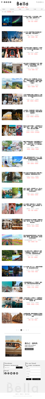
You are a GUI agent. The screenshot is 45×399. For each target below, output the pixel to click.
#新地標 (36, 271)
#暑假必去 (32, 177)
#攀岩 (37, 86)
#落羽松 (36, 319)
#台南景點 (36, 194)
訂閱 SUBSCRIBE (29, 349)
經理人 (28, 35)
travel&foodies (36, 19)
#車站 (32, 257)
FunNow (28, 52)
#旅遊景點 (35, 21)
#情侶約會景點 (37, 116)
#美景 (29, 257)
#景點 (32, 210)
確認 (28, 379)
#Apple (29, 271)
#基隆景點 (36, 163)
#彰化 (29, 241)
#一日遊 (29, 69)
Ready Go (28, 99)
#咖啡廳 (33, 69)
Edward (28, 255)
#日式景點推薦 (37, 132)
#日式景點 (32, 132)
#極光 (29, 21)
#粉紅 (29, 210)
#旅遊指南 (28, 177)
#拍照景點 (28, 287)
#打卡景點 (37, 304)
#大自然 (33, 287)
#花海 (36, 241)
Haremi (28, 19)
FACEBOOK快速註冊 (36, 379)
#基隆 (28, 163)
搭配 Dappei (28, 208)
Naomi (28, 318)
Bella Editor (28, 285)
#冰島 (32, 21)
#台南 (28, 194)
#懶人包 (29, 86)
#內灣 (36, 69)
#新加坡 (33, 271)
